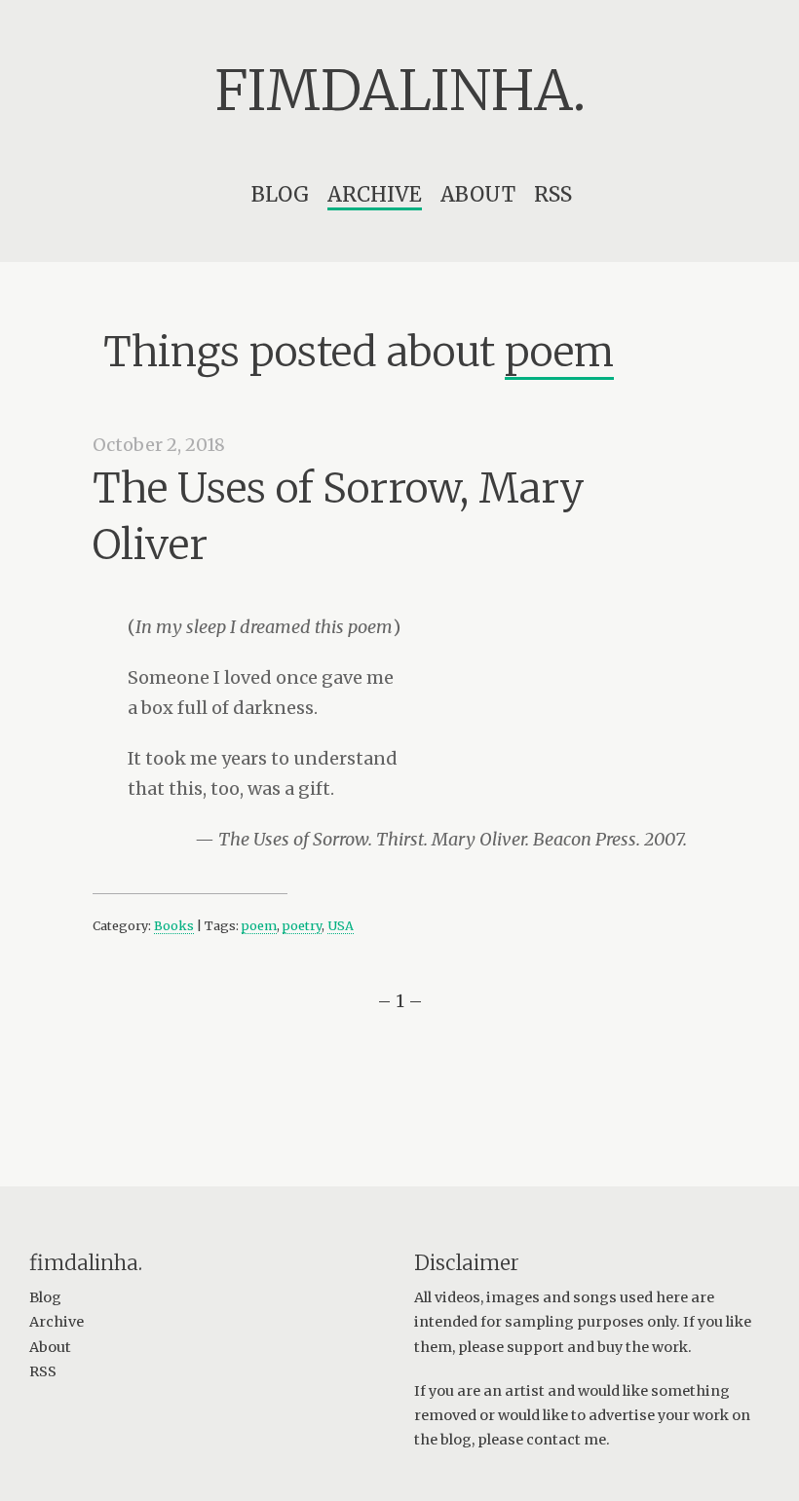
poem (259, 926)
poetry (302, 926)
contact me (566, 1439)
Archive (374, 194)
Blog (280, 194)
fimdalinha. (400, 90)
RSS (553, 194)
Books (174, 926)
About (477, 194)
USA (340, 926)
